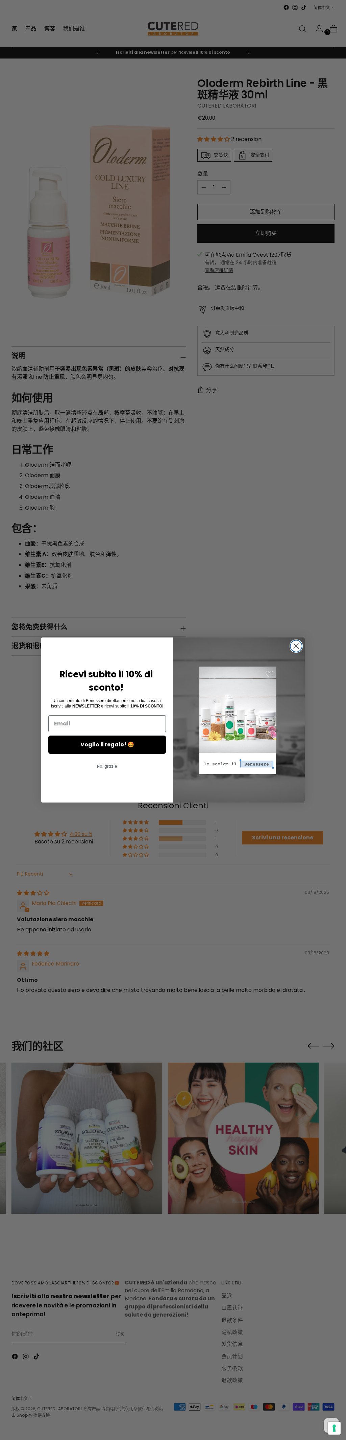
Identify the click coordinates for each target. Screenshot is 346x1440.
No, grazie (107, 766)
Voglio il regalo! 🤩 (107, 744)
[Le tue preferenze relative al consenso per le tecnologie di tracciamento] (334, 1428)
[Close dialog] (296, 646)
